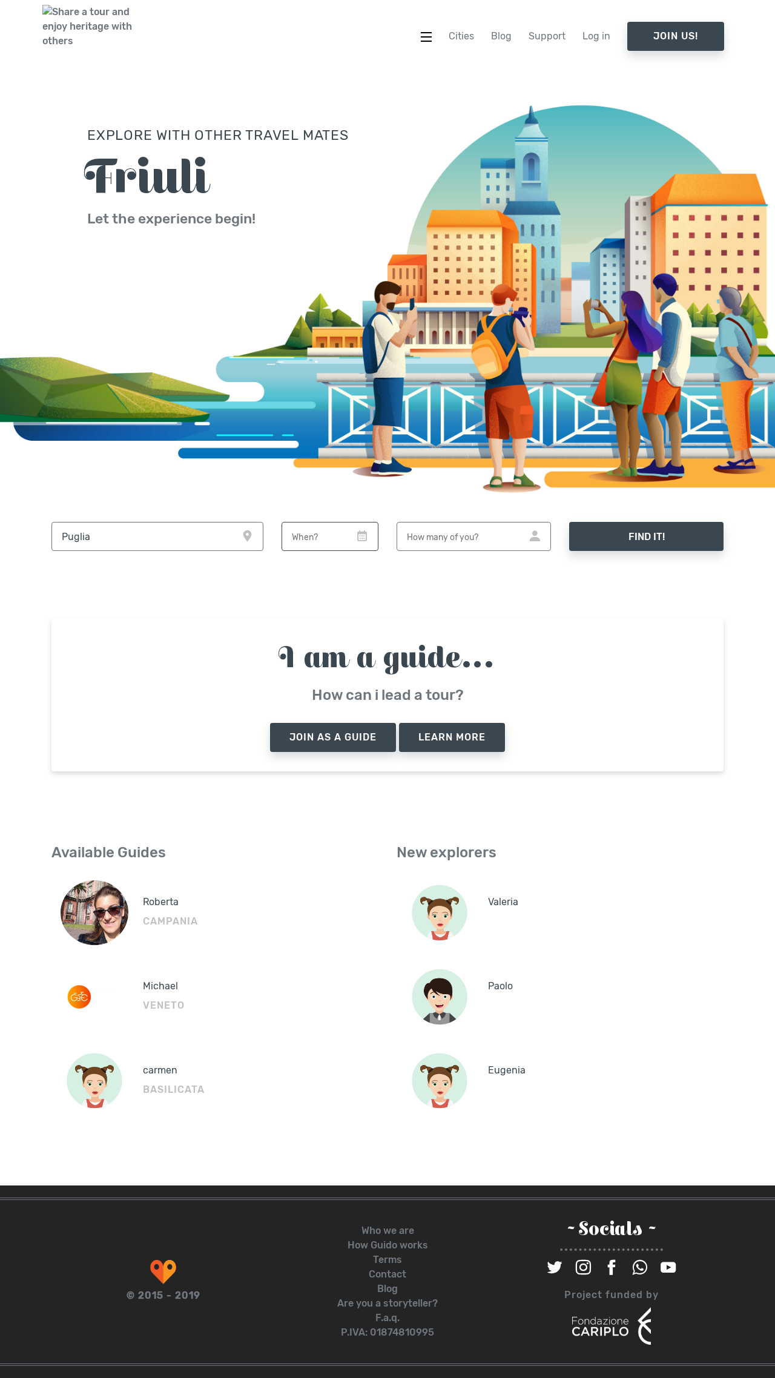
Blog (387, 1288)
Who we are (387, 1230)
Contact (387, 1274)
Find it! (646, 536)
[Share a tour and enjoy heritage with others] (87, 26)
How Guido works (388, 1245)
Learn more (452, 737)
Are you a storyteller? (387, 1303)
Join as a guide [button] (333, 737)
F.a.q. (387, 1318)
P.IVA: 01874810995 (387, 1332)
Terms (387, 1259)
